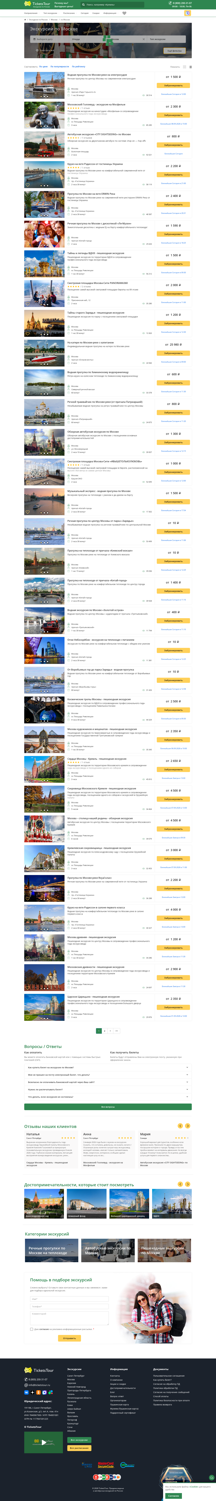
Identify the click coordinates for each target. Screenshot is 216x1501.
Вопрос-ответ (117, 1396)
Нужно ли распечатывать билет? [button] (45, 1089)
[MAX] (44, 1392)
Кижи (70, 1405)
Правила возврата (162, 1404)
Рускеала (71, 1401)
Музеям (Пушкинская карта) (124, 1408)
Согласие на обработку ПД (166, 1384)
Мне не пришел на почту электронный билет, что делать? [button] (59, 1074)
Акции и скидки (118, 1384)
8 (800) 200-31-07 (37, 1379)
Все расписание (79, 1448)
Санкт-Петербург (75, 1375)
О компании (116, 1379)
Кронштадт (73, 1423)
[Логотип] (37, 3)
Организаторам (118, 1400)
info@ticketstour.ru (37, 1385)
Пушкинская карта (119, 1404)
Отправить (69, 1338)
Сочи (69, 1427)
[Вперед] (187, 1126)
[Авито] (50, 1392)
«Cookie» (194, 1486)
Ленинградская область (79, 1397)
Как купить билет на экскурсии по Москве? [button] (51, 1067)
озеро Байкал (74, 1408)
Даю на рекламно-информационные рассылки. (64, 1329)
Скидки (95, 13)
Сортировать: (31, 67)
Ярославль (72, 1416)
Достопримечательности (123, 1388)
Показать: (175, 67)
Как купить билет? (162, 1379)
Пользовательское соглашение (169, 1375)
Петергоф (72, 1419)
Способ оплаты (161, 1396)
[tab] (108, 1067)
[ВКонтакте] (26, 1392)
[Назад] (180, 1126)
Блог (112, 1392)
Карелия (71, 1383)
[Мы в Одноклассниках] (38, 1392)
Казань (70, 1394)
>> (116, 1030)
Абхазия (71, 1430)
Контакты (115, 1375)
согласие (44, 1329)
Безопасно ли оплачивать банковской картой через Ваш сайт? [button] (61, 1082)
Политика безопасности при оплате (171, 1400)
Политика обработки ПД (165, 1388)
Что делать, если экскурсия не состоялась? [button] (50, 1096)
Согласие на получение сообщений (171, 1392)
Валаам (71, 1412)
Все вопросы (108, 1106)
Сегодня (84, 13)
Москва (71, 1379)
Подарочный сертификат (123, 1412)
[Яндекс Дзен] (32, 1392)
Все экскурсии (79, 1440)
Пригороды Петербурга (79, 1390)
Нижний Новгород (76, 1386)
